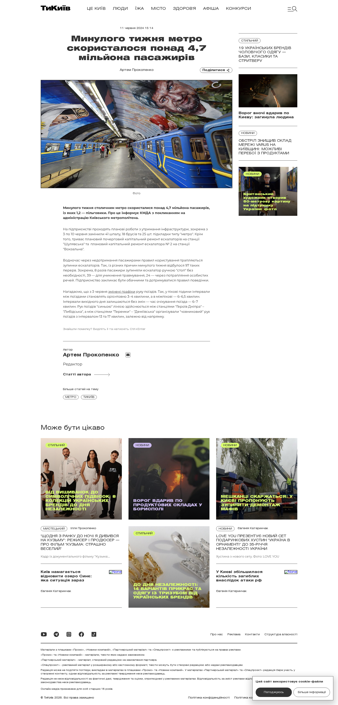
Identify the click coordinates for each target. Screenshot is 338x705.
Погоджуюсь (274, 692)
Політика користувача (251, 698)
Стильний (249, 41)
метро (70, 397)
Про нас (216, 634)
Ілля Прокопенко (83, 528)
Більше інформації (312, 692)
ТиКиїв (88, 397)
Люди (120, 9)
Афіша (211, 9)
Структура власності (280, 634)
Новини (247, 133)
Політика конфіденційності (209, 698)
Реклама (233, 634)
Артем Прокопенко (137, 70)
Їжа (139, 9)
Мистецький (54, 529)
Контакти (252, 634)
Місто (158, 9)
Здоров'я (184, 9)
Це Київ (96, 9)
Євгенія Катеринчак (253, 528)
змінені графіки (121, 292)
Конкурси (238, 9)
